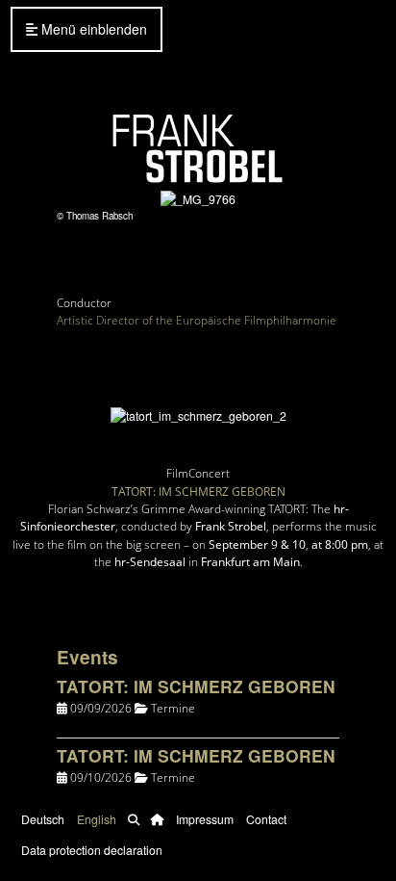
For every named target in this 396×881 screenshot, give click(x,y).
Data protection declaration (91, 850)
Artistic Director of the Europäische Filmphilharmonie (196, 320)
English (96, 819)
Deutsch (42, 819)
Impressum (205, 819)
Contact (266, 819)
